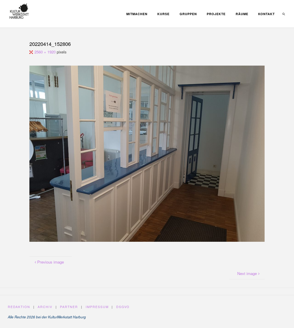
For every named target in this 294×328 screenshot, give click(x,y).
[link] (284, 14)
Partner (69, 306)
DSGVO (123, 306)
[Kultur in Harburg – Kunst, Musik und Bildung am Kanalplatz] (19, 11)
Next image (247, 273)
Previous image (50, 262)
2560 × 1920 (45, 52)
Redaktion (19, 306)
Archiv (45, 306)
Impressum (97, 306)
